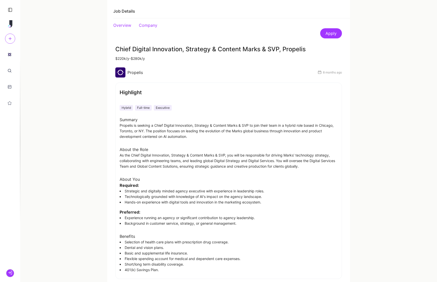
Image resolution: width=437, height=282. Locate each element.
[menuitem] (10, 54)
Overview (122, 25)
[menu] (10, 78)
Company (148, 25)
